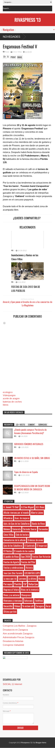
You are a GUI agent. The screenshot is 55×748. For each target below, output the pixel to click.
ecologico (8, 392)
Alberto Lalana (37, 512)
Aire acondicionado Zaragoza (17, 633)
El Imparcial (42, 545)
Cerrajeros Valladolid (13, 645)
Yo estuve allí (28, 606)
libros (5, 405)
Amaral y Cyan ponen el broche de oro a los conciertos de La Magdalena (27, 303)
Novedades (11, 36)
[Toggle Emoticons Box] (4, 323)
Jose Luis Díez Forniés (13, 573)
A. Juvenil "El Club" (11, 507)
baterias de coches (12, 402)
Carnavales (43, 529)
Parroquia (8, 584)
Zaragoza (40, 606)
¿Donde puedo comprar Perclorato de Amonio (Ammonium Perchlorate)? (30, 431)
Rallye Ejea (33, 584)
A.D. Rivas (40, 507)
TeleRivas (39, 600)
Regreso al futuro (11, 589)
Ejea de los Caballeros (13, 545)
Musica (41, 578)
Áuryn (48, 606)
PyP (25, 584)
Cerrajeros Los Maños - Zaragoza (19, 626)
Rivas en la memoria (30, 589)
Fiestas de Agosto (11, 562)
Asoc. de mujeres (22, 518)
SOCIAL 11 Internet (12, 684)
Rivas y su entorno (11, 595)
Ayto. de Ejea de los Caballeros (17, 523)
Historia (29, 567)
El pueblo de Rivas (11, 556)
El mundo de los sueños (24, 551)
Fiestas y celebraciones (14, 567)
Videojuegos (9, 395)
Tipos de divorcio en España (26, 472)
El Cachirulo (29, 545)
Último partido (10, 611)
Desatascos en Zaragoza (15, 630)
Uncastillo (8, 606)
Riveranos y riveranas (13, 600)
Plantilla (17, 584)
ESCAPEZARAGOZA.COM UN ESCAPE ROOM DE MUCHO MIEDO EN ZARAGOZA (32, 487)
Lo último (32, 578)
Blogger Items (41, 743)
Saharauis (28, 600)
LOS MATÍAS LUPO (32, 573)
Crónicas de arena (35, 540)
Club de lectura (22, 534)
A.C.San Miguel (27, 507)
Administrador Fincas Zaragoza (18, 637)
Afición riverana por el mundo (16, 512)
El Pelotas (8, 551)
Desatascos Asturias (13, 641)
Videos (17, 606)
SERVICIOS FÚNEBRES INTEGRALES (28, 444)
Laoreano (22, 578)
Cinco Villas (17, 52)
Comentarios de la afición (15, 540)
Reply (7, 52)
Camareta (16, 529)
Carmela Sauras (30, 529)
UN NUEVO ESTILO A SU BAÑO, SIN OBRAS (32, 458)
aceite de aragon (11, 398)
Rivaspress (26, 595)
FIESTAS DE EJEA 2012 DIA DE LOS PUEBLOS (25, 288)
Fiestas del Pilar (28, 562)
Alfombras (8, 518)
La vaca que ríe (10, 578)
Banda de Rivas (38, 523)
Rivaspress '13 (28, 19)
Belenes (7, 529)
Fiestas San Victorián (41, 556)
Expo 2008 (25, 556)
